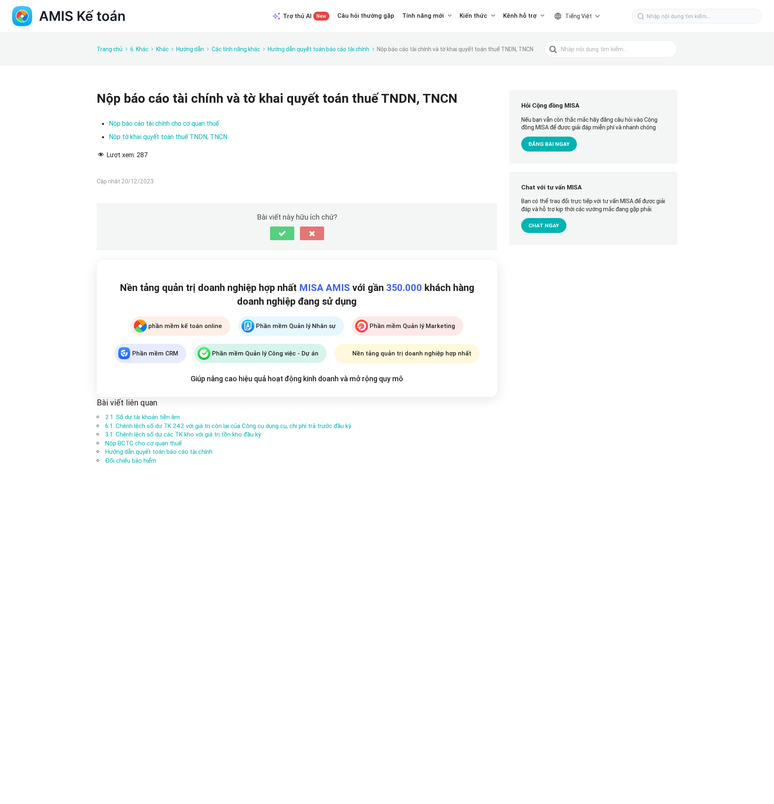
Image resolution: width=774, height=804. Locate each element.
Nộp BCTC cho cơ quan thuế (143, 443)
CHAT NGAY (543, 226)
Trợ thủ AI (304, 16)
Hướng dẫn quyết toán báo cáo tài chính (158, 451)
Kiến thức (473, 15)
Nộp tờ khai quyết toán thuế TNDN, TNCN (168, 137)
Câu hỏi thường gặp (365, 15)
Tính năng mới (423, 15)
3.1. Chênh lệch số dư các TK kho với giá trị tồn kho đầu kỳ (183, 434)
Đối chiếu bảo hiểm (130, 460)
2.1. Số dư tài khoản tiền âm (142, 417)
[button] (282, 233)
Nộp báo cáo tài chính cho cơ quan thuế (164, 123)
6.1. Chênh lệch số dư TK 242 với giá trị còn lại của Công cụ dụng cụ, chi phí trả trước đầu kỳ (228, 426)
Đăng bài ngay (549, 144)
